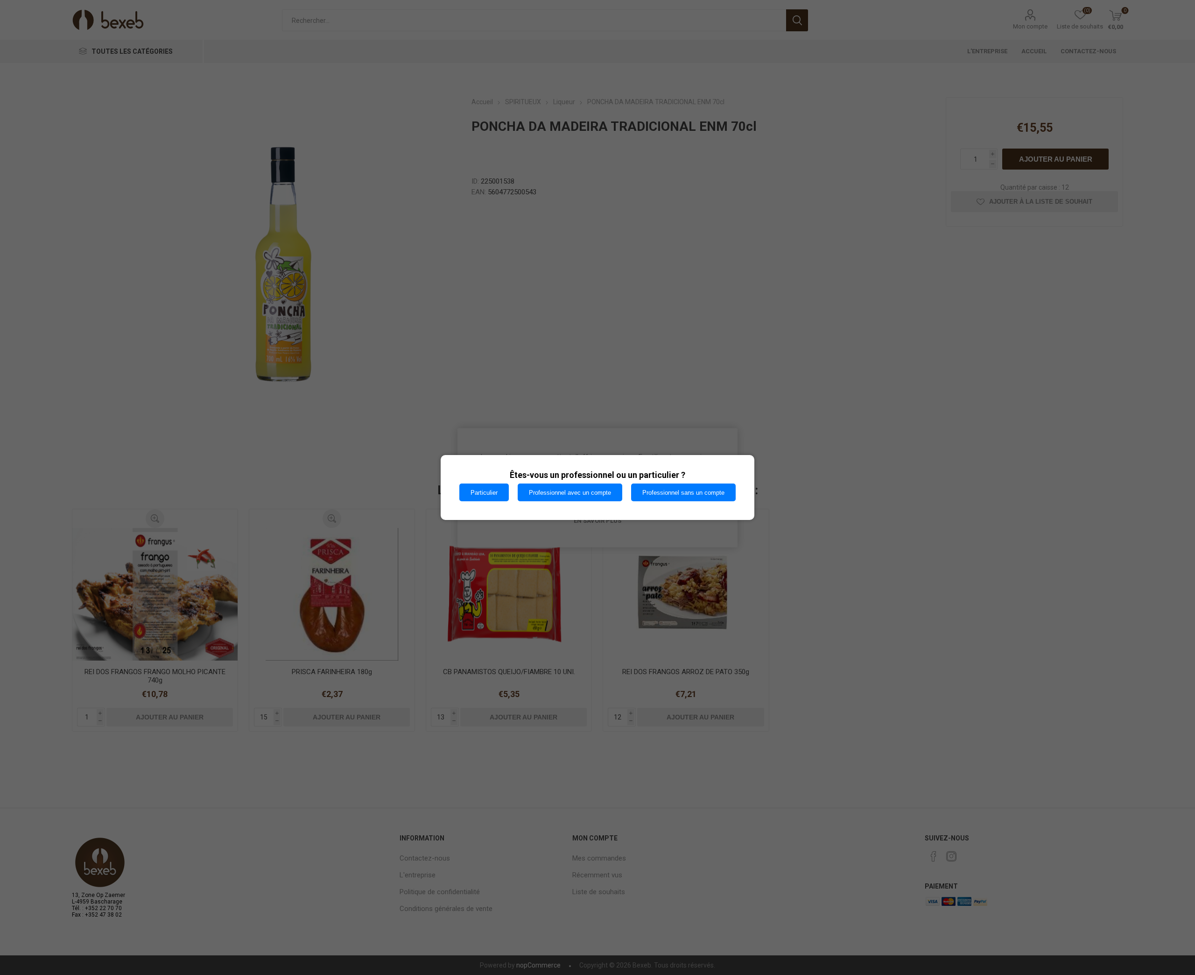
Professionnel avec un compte (570, 492)
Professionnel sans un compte (683, 492)
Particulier (484, 492)
